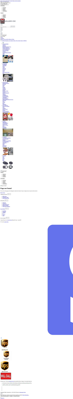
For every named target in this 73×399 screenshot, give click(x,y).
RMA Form (5, 196)
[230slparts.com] (3, 43)
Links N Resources (6, 204)
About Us (4, 202)
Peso (4, 182)
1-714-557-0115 (9, 220)
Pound (4, 7)
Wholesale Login (5, 197)
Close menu (4, 35)
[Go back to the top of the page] (1, 394)
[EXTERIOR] (8, 81)
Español (4, 17)
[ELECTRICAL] (8, 120)
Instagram (4, 211)
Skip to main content (4, 0)
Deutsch (4, 174)
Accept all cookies (16, 396)
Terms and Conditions (6, 206)
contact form (6, 221)
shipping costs (11, 381)
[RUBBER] (8, 168)
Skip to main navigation (17, 0)
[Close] (0, 397)
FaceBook (4, 210)
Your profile (6, 39)
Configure (11, 396)
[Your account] (1, 33)
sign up (2, 38)
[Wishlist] (1, 31)
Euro (4, 8)
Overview (2, 39)
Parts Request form (6, 198)
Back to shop (2, 192)
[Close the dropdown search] (14, 26)
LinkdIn (4, 212)
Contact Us (4, 203)
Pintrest (4, 214)
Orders (13, 39)
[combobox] (5, 26)
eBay (3, 215)
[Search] (12, 26)
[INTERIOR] (8, 154)
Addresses (10, 39)
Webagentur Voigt (23, 392)
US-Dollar (5, 183)
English (4, 16)
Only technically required (4, 396)
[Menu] (1, 25)
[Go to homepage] (8, 23)
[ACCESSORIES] (8, 62)
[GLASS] (8, 136)
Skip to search (10, 0)
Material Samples (5, 205)
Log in (1, 37)
